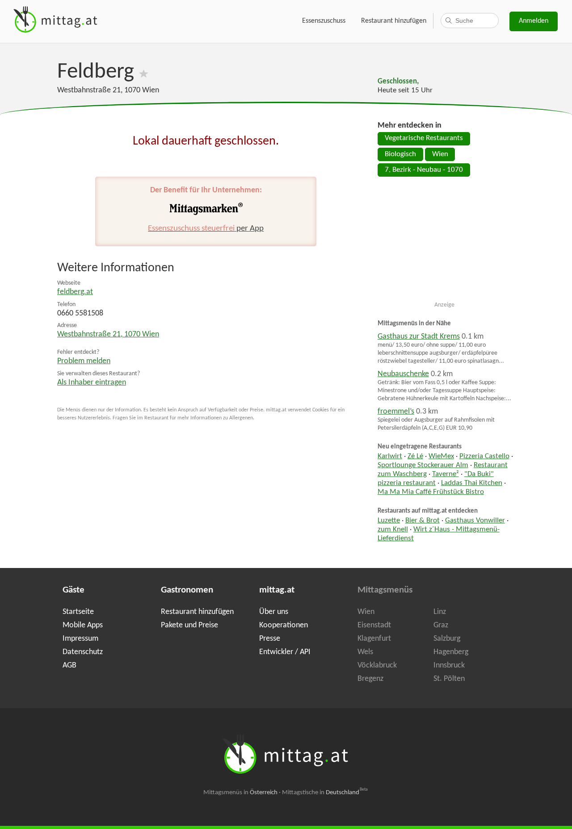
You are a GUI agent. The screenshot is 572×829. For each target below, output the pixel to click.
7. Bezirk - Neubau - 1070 (424, 170)
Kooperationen (283, 625)
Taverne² (445, 474)
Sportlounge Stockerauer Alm (423, 465)
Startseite (78, 612)
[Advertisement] (445, 242)
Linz (439, 612)
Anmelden (533, 21)
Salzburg (446, 638)
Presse (269, 638)
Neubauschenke (403, 374)
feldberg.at (75, 292)
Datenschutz (83, 652)
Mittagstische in (325, 792)
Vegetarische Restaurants (424, 138)
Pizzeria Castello (484, 456)
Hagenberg (450, 652)
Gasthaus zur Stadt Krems (419, 336)
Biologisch (400, 154)
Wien (440, 154)
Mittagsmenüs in (240, 792)
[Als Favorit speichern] (143, 72)
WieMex (441, 456)
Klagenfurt (374, 638)
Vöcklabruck (377, 665)
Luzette (389, 520)
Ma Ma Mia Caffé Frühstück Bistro (431, 492)
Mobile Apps (83, 625)
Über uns (273, 612)
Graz (440, 625)
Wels (365, 652)
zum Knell (393, 529)
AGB (69, 665)
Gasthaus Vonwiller (475, 520)
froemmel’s (396, 411)
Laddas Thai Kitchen (471, 483)
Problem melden (83, 361)
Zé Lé (415, 456)
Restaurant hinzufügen (393, 21)
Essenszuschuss (323, 21)
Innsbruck (449, 665)
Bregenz (370, 679)
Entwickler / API (285, 652)
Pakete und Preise (189, 625)
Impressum (80, 638)
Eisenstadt (374, 625)
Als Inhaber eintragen (91, 382)
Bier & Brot (422, 520)
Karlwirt (390, 456)
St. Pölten (449, 679)
